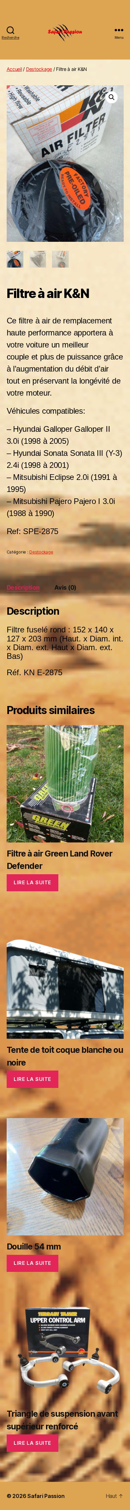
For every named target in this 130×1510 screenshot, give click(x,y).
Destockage (39, 69)
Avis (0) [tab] (65, 587)
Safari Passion (45, 1496)
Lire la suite (32, 882)
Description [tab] (23, 587)
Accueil (14, 69)
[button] (112, 97)
